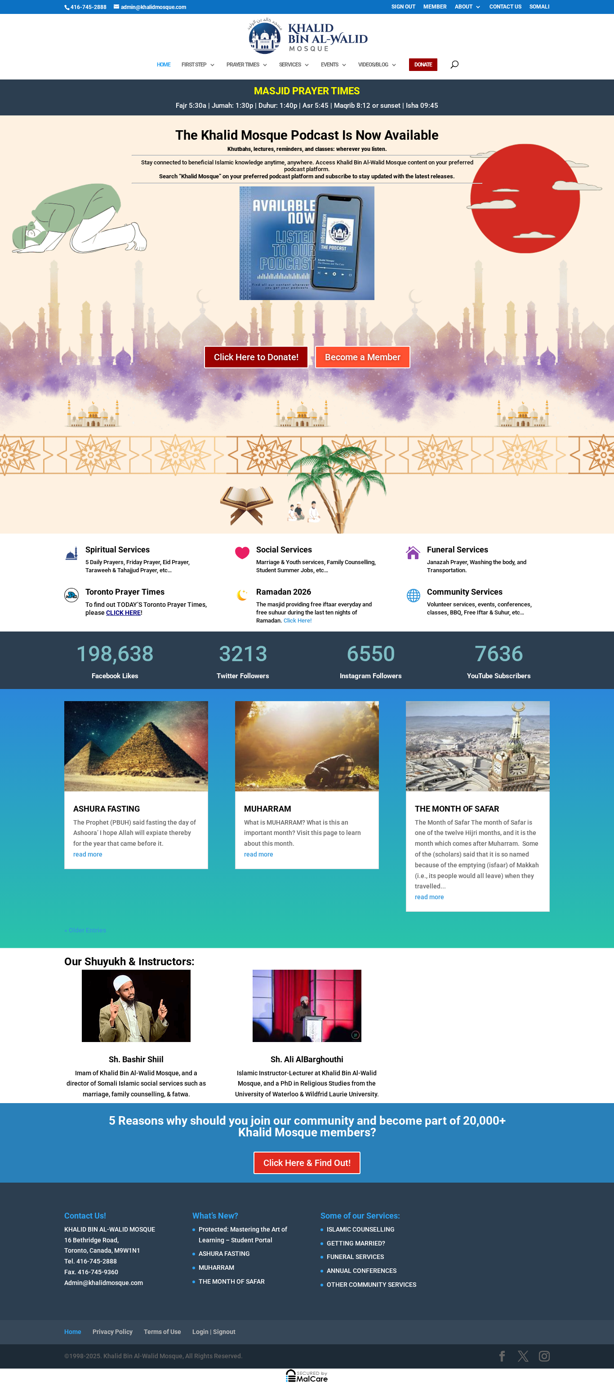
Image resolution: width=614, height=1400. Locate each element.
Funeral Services (457, 549)
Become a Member (362, 357)
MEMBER (435, 7)
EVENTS (329, 65)
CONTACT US (505, 7)
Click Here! (297, 620)
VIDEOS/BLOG (373, 65)
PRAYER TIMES (243, 65)
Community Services (465, 591)
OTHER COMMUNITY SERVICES (371, 1284)
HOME (163, 65)
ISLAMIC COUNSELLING (361, 1229)
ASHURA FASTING (106, 808)
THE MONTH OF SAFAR (457, 808)
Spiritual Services (117, 549)
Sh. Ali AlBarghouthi (307, 1059)
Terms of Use (162, 1331)
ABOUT (463, 7)
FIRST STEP (194, 65)
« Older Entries (85, 930)
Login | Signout (214, 1331)
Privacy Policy (113, 1331)
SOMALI (539, 7)
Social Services (284, 549)
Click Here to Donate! (256, 357)
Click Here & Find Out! (307, 1162)
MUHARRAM (267, 808)
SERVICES (290, 65)
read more (87, 854)
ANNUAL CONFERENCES (361, 1270)
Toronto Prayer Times (125, 591)
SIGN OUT (403, 7)
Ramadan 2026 (283, 591)
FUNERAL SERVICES (355, 1256)
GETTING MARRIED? (356, 1243)
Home (72, 1331)
